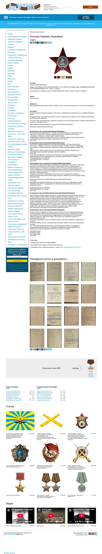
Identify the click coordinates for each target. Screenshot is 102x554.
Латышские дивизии (16, 188)
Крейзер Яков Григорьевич (43, 400)
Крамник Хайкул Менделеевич (13, 391)
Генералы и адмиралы (17, 50)
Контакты (45, 17)
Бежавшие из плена (16, 201)
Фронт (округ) (13, 63)
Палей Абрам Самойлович (12, 395)
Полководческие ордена (17, 36)
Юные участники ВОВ (16, 237)
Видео (33, 17)
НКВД (10, 81)
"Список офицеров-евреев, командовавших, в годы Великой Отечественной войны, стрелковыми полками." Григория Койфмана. (77, 467)
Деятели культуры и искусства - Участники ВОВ (16, 133)
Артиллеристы (13, 92)
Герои (10, 34)
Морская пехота (14, 94)
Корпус (10, 68)
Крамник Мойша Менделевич (13, 392)
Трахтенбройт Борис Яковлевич (14, 398)
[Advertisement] (17, 296)
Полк (10, 76)
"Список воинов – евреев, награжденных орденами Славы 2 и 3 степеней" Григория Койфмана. (46, 496)
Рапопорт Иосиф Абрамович (44, 395)
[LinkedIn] (40, 43)
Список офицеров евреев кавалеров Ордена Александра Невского (15, 466)
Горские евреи (13, 185)
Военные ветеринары (16, 152)
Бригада (11, 73)
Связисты (12, 105)
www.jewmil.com (10, 534)
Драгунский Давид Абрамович (44, 391)
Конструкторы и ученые (17, 123)
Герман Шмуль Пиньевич (12, 397)
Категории (13, 17)
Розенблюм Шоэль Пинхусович (13, 400)
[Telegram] (51, 43)
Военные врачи (14, 149)
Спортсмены (13, 165)
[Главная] (23, 7)
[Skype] (49, 43)
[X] (37, 43)
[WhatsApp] (46, 43)
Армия (10, 65)
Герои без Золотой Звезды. (13, 495)
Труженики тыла (14, 183)
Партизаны (12, 116)
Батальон (12, 79)
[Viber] (44, 43)
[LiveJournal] (42, 43)
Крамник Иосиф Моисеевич (13, 394)
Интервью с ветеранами (17, 245)
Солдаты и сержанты (16, 113)
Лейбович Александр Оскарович (45, 392)
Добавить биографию (86, 17)
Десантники (12, 102)
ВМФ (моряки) (13, 87)
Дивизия (11, 71)
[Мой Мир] (35, 43)
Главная (20, 17)
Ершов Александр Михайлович (44, 398)
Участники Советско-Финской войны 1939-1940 (16, 231)
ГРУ (9, 84)
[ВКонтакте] (31, 43)
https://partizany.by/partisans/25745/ (70, 247)
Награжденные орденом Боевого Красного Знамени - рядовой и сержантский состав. (45, 467)
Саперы (11, 108)
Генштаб (11, 52)
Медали (11, 47)
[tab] (17, 34)
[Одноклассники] (33, 43)
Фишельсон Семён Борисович (44, 397)
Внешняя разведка (15, 60)
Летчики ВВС (13, 97)
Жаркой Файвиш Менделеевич (44, 394)
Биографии (27, 17)
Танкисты (11, 89)
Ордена (11, 44)
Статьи (38, 17)
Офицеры (12, 110)
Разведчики (12, 100)
